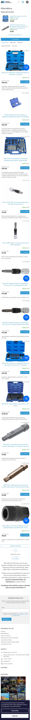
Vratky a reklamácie (5, 636)
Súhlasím (15, 716)
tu (19, 706)
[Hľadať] (18, 2)
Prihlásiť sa (6, 619)
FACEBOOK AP (6, 661)
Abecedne (14, 46)
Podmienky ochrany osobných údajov (10, 642)
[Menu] (27, 2)
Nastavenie (14, 711)
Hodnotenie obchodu (6, 644)
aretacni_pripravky (8, 664)
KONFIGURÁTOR (5, 633)
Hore (16, 558)
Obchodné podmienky (6, 640)
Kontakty (3, 631)
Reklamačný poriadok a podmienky (9, 638)
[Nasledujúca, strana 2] (15, 550)
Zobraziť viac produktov (15, 34)
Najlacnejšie (13, 42)
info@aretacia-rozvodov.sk (10, 652)
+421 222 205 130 (7, 659)
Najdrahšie (20, 42)
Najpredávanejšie (6, 46)
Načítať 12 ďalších (15, 546)
